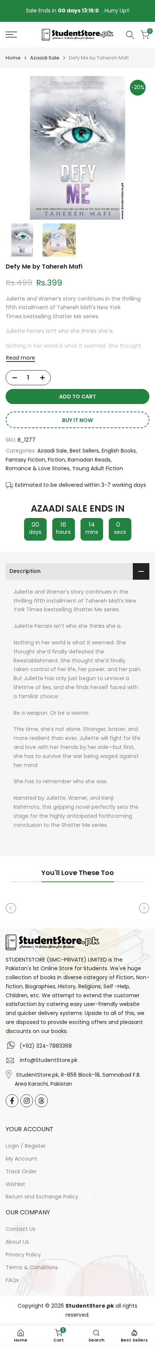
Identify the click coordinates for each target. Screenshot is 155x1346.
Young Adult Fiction (97, 468)
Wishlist (15, 1184)
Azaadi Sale (44, 57)
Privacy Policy (23, 1254)
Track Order (21, 1171)
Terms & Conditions (32, 1267)
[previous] (11, 908)
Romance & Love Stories (38, 468)
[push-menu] (11, 34)
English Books (119, 450)
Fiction (56, 459)
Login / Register (26, 1146)
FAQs (12, 1280)
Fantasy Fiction (25, 459)
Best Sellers (84, 450)
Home (13, 57)
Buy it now (77, 420)
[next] (144, 908)
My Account (21, 1158)
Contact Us (20, 1229)
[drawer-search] (130, 34)
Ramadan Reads (89, 459)
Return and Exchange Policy (42, 1196)
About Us (17, 1242)
